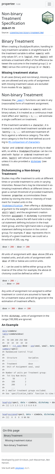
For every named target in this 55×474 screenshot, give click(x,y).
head (4, 402)
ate (9, 402)
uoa (32, 346)
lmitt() (44, 57)
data (4, 331)
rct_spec (17, 346)
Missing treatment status (18, 440)
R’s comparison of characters (24, 142)
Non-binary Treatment (16, 445)
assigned (12, 414)
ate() (13, 212)
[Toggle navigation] (49, 4)
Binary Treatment (13, 435)
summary (6, 349)
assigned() (17, 216)
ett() (5, 212)
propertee (8, 4)
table (5, 334)
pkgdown (19, 468)
